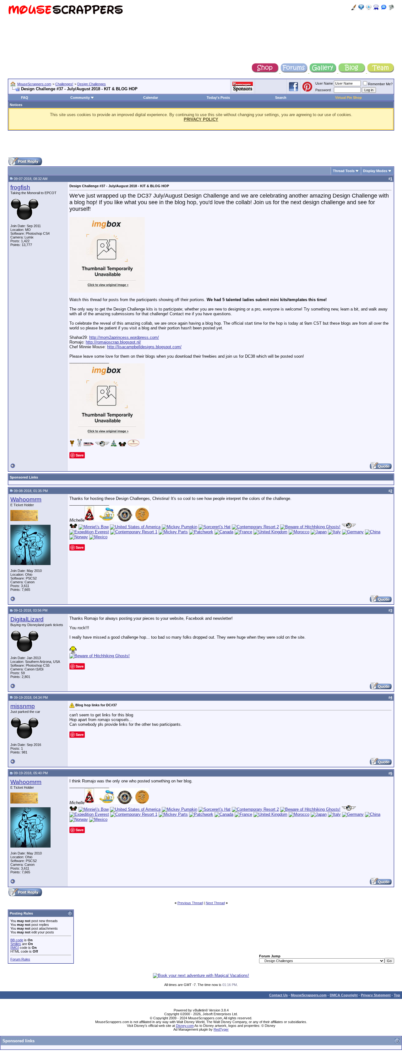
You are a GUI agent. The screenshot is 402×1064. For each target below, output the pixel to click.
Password (323, 90)
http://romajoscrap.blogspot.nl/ (113, 342)
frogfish (20, 187)
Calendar (150, 97)
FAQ (24, 97)
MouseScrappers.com (34, 84)
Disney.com (185, 1026)
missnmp (22, 706)
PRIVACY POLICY (201, 119)
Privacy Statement (376, 995)
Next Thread (215, 903)
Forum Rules (20, 959)
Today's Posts (218, 97)
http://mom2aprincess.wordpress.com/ (124, 337)
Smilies (15, 944)
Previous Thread (190, 903)
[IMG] (14, 947)
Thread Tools (344, 171)
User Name (324, 83)
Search (280, 97)
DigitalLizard (27, 619)
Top (397, 995)
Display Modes (375, 171)
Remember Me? (380, 84)
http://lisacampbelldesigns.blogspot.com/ (144, 346)
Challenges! (64, 84)
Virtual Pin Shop (348, 97)
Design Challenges (91, 84)
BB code (16, 940)
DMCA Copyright (344, 995)
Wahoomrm (25, 499)
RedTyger (221, 1029)
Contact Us (278, 995)
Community (80, 97)
